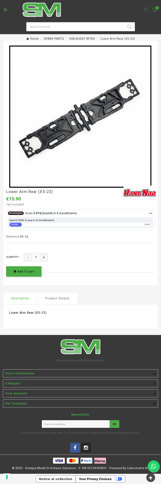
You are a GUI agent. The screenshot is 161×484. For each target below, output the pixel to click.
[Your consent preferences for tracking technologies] (7, 477)
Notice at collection (55, 479)
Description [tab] (20, 298)
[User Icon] (146, 9)
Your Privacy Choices (95, 479)
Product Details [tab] (57, 298)
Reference (13, 236)
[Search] (129, 27)
